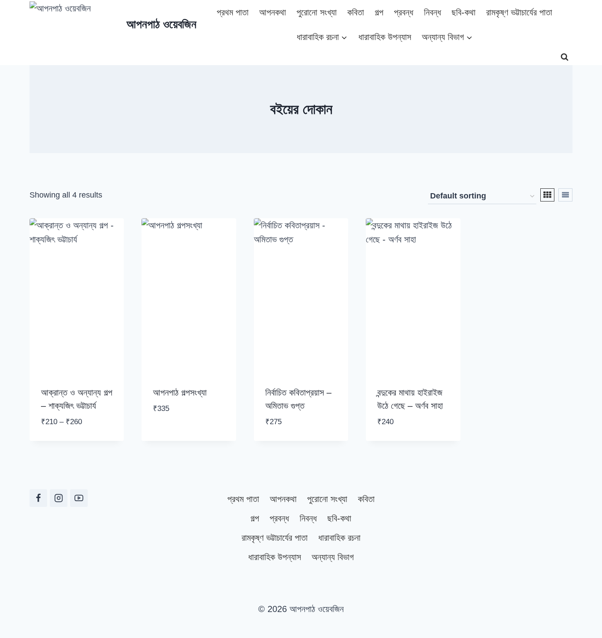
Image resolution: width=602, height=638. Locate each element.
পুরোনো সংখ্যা (317, 12)
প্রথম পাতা (233, 12)
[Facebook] (38, 498)
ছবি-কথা (464, 12)
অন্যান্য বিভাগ (333, 557)
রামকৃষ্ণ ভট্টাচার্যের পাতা (519, 12)
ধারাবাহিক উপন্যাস (384, 37)
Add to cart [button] (179, 435)
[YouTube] (79, 498)
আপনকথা (272, 12)
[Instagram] (58, 498)
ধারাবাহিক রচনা (339, 538)
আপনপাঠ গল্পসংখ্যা (180, 392)
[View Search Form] (564, 57)
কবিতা (355, 12)
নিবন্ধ (432, 12)
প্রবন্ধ (403, 12)
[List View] (565, 195)
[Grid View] (547, 195)
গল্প (379, 12)
